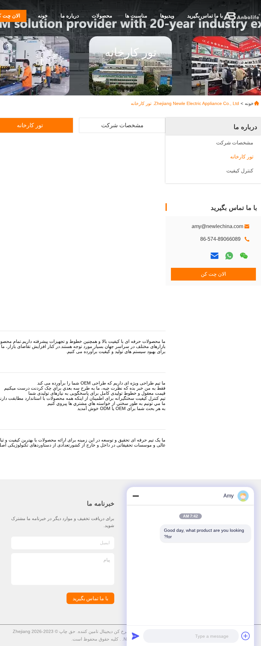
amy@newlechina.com (217, 226)
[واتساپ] (229, 256)
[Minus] (135, 496)
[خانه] (242, 15)
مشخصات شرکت (122, 125)
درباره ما (69, 15)
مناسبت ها (136, 15)
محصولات (102, 15)
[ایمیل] (214, 256)
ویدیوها (167, 15)
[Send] (135, 636)
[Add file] (245, 636)
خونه (43, 15)
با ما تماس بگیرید (205, 15)
